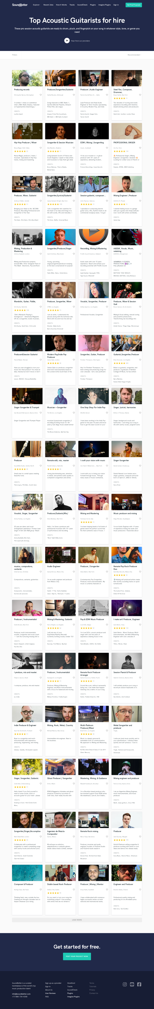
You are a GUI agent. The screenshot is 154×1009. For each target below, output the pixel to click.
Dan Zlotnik (117, 697)
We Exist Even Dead (95, 856)
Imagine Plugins (104, 5)
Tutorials (92, 987)
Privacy (92, 990)
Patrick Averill (84, 114)
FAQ (47, 997)
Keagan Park (93, 114)
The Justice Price (119, 591)
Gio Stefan (98, 644)
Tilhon (115, 644)
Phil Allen (25, 485)
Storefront (71, 983)
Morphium (83, 859)
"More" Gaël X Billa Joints (55, 538)
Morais (120, 644)
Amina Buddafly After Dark (22, 538)
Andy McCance (131, 276)
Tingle (115, 750)
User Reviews (50, 993)
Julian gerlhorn (122, 803)
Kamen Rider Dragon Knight (122, 382)
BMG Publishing (129, 167)
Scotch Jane (33, 485)
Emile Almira (63, 273)
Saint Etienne (18, 856)
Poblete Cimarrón (90, 697)
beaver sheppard (19, 644)
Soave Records (98, 167)
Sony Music (117, 856)
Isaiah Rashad (84, 273)
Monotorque (135, 326)
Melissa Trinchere (52, 697)
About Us (48, 990)
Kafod (82, 697)
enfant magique (29, 644)
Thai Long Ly (17, 485)
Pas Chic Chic (18, 647)
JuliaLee (127, 591)
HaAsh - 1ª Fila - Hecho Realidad (56, 591)
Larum (16, 379)
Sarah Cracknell (27, 856)
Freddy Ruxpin (63, 697)
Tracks (72, 5)
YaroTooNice (124, 909)
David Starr (25, 326)
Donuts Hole (84, 856)
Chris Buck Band (33, 220)
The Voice (50, 220)
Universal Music (63, 220)
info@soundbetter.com (21, 994)
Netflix (56, 220)
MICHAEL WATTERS (120, 276)
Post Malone (57, 644)
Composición (18, 591)
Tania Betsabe (84, 644)
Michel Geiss (51, 170)
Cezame (116, 167)
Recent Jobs (48, 5)
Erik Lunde (32, 326)
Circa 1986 (131, 803)
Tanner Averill (84, 117)
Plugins (93, 5)
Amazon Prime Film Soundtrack (56, 114)
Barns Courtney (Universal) (55, 329)
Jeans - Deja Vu (51, 594)
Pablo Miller (50, 273)
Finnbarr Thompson (86, 379)
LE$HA (92, 644)
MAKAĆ (21, 379)
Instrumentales (27, 591)
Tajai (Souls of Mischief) (87, 276)
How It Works (61, 5)
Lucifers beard (18, 114)
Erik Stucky (17, 326)
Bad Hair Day (65, 432)
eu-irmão (17, 697)
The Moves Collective (53, 432)
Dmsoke (49, 326)
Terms (91, 983)
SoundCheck (82, 5)
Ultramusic (134, 856)
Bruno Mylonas (51, 167)
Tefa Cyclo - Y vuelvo (63, 594)
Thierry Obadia (61, 167)
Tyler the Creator (19, 859)
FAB (98, 697)
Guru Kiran (117, 485)
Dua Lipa (49, 644)
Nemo (57, 273)
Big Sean (64, 644)
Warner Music (125, 856)
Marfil (115, 803)
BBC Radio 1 (51, 117)
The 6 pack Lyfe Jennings (21, 541)
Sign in (116, 5)
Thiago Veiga (126, 326)
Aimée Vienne (118, 326)
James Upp (117, 220)
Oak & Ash (117, 114)
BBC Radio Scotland (61, 117)
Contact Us (93, 993)
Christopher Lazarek (31, 750)
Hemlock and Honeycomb (126, 750)
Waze (125, 644)
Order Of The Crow (119, 594)
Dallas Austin (57, 326)
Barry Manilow (118, 379)
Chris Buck (24, 220)
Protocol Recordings (86, 167)
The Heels (17, 220)
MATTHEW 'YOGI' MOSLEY (122, 273)
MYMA (121, 167)
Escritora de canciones (21, 594)
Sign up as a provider (53, 983)
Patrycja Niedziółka (30, 379)
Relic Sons (117, 909)
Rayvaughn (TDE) (94, 273)
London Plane (131, 114)
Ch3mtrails (117, 753)
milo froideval (125, 697)
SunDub (123, 114)
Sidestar (16, 750)
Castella (22, 750)
